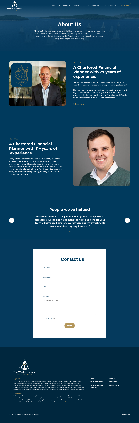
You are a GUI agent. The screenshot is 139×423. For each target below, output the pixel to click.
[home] (14, 5)
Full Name (46, 268)
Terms (55, 318)
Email (45, 287)
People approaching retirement (96, 386)
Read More (79, 104)
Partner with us (110, 5)
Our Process (55, 5)
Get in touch (125, 5)
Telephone (46, 277)
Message (46, 296)
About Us (112, 378)
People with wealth (96, 381)
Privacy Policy (126, 414)
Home (92, 378)
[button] (67, 5)
